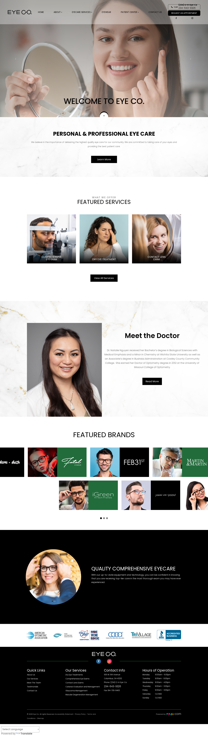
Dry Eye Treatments (74, 674)
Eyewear (106, 12)
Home (41, 12)
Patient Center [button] (129, 12)
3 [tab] (107, 518)
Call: (185, 7)
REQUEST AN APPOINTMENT (184, 13)
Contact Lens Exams (74, 682)
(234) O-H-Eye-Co (115, 684)
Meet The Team (34, 682)
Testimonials (32, 686)
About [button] (57, 12)
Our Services (32, 678)
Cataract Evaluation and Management (82, 686)
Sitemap (40, 718)
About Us (31, 674)
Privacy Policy (80, 714)
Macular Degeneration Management (81, 694)
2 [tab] (104, 518)
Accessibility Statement (64, 714)
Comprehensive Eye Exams (77, 678)
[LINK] (51, 215)
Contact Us (155, 12)
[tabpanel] (104, 479)
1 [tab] (101, 518)
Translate (26, 733)
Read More (152, 381)
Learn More (104, 159)
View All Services (104, 278)
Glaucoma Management (76, 690)
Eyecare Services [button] (81, 12)
